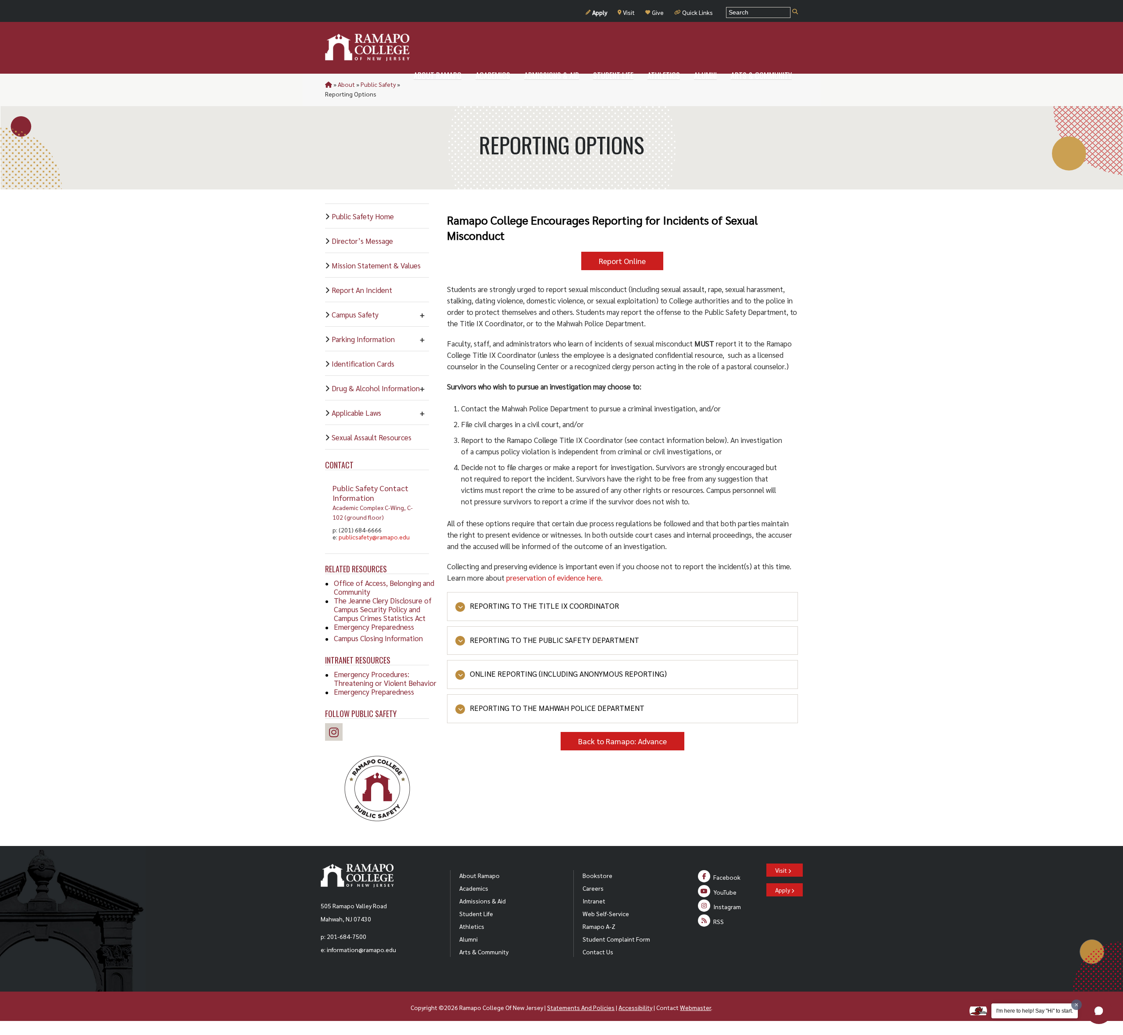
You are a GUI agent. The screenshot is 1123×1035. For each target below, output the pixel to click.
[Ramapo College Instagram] (336, 733)
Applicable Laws (356, 412)
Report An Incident (362, 290)
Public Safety (378, 84)
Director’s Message (362, 240)
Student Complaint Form (616, 939)
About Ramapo (479, 875)
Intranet (594, 901)
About (346, 84)
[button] (1099, 1011)
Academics (473, 888)
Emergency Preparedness (374, 626)
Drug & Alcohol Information (376, 388)
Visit (629, 12)
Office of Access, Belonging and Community (384, 587)
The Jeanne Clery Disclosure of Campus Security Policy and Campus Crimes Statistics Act (383, 609)
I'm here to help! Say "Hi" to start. (1034, 1011)
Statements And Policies (581, 1007)
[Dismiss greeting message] (1076, 1004)
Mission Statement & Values (376, 265)
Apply (599, 12)
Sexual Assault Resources (371, 437)
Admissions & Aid (482, 901)
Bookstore (597, 875)
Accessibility (635, 1007)
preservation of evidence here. (555, 577)
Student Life (476, 913)
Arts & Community (483, 952)
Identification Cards (363, 363)
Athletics (471, 926)
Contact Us (598, 952)
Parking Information (363, 339)
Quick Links (697, 12)
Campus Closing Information (378, 638)
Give (658, 12)
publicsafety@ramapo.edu (374, 537)
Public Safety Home (363, 216)
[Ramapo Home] (367, 47)
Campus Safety (355, 314)
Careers (593, 888)
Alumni (468, 939)
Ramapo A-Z (599, 926)
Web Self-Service (606, 913)
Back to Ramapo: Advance (622, 741)
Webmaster (695, 1007)
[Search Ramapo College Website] (795, 12)
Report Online (622, 261)
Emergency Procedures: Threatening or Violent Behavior (385, 678)
